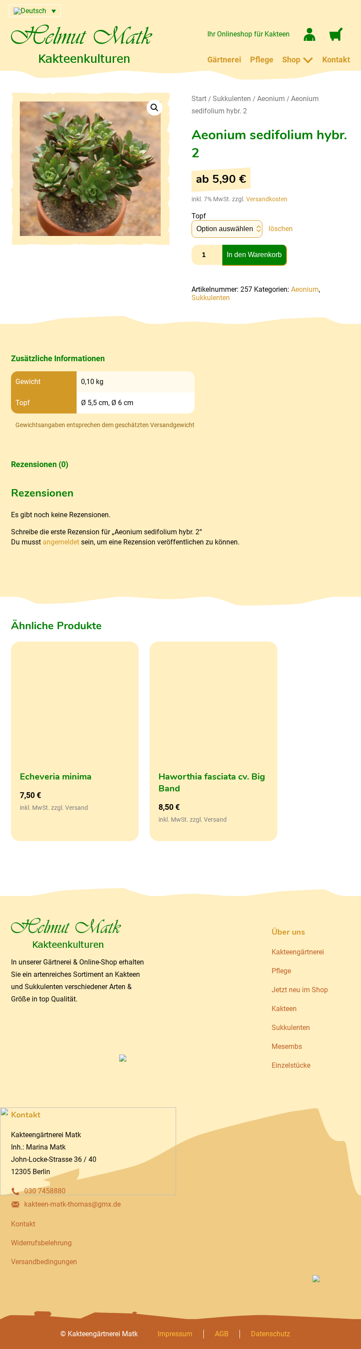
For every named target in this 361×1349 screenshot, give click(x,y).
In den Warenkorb (254, 254)
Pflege (261, 59)
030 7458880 (45, 1191)
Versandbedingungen (44, 1262)
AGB (221, 1334)
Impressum (175, 1334)
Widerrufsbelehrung (41, 1243)
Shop (291, 59)
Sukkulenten (232, 98)
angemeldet (61, 542)
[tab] (103, 358)
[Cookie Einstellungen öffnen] (19, 1338)
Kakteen (284, 1008)
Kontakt (336, 59)
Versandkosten (266, 199)
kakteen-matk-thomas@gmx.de (72, 1204)
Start (199, 98)
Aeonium (271, 98)
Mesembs (287, 1046)
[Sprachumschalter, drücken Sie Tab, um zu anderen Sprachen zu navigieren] (35, 10)
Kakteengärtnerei (298, 952)
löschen (281, 229)
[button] (154, 108)
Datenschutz (270, 1334)
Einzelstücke (291, 1065)
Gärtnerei (224, 59)
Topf (199, 216)
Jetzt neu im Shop (300, 990)
